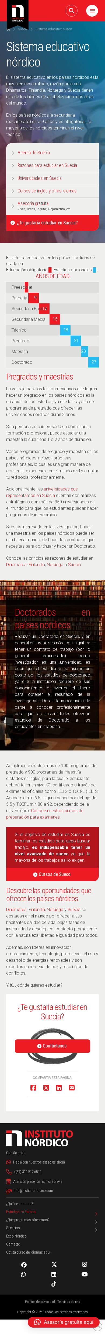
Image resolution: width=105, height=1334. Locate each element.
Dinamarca (16, 90)
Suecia (74, 90)
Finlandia (37, 90)
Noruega (55, 90)
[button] (72, 11)
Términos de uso (68, 1302)
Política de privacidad (40, 1302)
